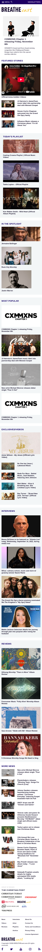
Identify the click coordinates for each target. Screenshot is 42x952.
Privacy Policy (30, 930)
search (11, 2)
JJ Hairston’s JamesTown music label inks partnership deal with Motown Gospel (19, 360)
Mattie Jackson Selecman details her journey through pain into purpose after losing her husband (20, 632)
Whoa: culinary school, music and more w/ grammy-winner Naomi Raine (19, 572)
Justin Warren (7, 291)
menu (3, 2)
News (3, 919)
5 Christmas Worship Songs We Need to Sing (20, 758)
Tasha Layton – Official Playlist (15, 184)
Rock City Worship (9, 267)
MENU (7, 2)
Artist (14, 923)
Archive (15, 930)
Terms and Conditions (32, 927)
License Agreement (31, 934)
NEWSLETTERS (34, 2)
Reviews (4, 927)
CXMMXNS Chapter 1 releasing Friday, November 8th (18, 41)
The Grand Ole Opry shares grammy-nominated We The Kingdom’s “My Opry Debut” (21, 601)
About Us (28, 919)
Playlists (16, 927)
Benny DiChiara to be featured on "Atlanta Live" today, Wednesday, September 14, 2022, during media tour (21, 541)
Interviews (16, 919)
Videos (4, 923)
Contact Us (29, 923)
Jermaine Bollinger (9, 244)
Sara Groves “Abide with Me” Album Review (19, 731)
